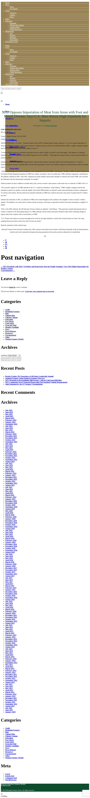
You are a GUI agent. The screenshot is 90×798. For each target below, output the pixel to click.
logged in (12, 287)
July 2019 (8, 530)
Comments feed (11, 778)
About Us (13, 13)
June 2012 (9, 686)
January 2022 (10, 475)
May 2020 (9, 511)
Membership (9, 31)
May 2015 (9, 629)
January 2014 (10, 661)
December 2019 (11, 521)
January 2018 (10, 566)
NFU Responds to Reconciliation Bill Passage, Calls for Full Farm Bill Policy (33, 380)
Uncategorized (10, 335)
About (7, 11)
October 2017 (10, 572)
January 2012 (10, 696)
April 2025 (9, 416)
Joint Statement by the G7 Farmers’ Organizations (24, 384)
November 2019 (11, 523)
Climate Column (11, 317)
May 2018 (9, 558)
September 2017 (11, 574)
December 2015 (11, 615)
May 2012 (9, 688)
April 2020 (9, 513)
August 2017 (10, 576)
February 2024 (10, 434)
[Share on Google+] (6, 244)
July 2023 (8, 444)
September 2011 (11, 704)
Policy (12, 17)
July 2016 (8, 601)
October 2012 (10, 678)
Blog (7, 313)
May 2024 (9, 430)
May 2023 (9, 448)
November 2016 (11, 594)
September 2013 (11, 663)
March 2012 (9, 692)
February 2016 (10, 611)
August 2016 (10, 599)
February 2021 (10, 497)
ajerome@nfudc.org (7, 139)
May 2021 (9, 491)
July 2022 (8, 463)
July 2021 (8, 487)
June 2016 (9, 603)
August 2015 (10, 623)
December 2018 (11, 544)
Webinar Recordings (17, 25)
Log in (7, 774)
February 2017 (10, 588)
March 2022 (9, 471)
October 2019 (10, 525)
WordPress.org (10, 780)
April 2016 (9, 607)
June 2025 (9, 412)
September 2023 (11, 442)
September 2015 (11, 621)
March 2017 (9, 586)
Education (8, 21)
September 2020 (11, 507)
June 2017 (9, 580)
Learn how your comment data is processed (39, 291)
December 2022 (11, 454)
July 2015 (8, 625)
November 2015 (11, 617)
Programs (13, 23)
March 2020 (9, 515)
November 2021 (11, 479)
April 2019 (9, 536)
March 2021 (9, 495)
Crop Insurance (8, 270)
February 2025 (10, 420)
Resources (9, 333)
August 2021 (10, 485)
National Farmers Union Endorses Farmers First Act (25, 378)
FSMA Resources (16, 29)
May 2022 (9, 467)
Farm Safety (14, 40)
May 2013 (9, 665)
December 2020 (11, 501)
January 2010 (10, 712)
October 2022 (10, 458)
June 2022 (9, 465)
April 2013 (9, 667)
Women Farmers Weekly (14, 339)
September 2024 (11, 424)
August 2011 (9, 706)
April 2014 (9, 655)
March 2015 (9, 633)
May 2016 (9, 605)
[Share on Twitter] (6, 242)
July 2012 (8, 684)
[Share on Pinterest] (6, 248)
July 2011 (8, 708)
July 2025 (8, 410)
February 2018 (10, 564)
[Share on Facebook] (5, 240)
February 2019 (10, 540)
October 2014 (10, 643)
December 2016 (11, 592)
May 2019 (9, 534)
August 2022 (10, 461)
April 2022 (9, 469)
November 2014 (11, 641)
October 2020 (10, 505)
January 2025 (10, 422)
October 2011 (10, 702)
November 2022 (11, 456)
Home (7, 3)
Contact (12, 15)
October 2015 (10, 619)
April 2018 (9, 560)
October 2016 (10, 596)
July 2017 (8, 578)
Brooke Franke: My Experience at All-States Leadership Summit (29, 376)
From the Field (10, 325)
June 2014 (9, 651)
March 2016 (9, 609)
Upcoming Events (11, 42)
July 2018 (8, 554)
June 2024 (9, 428)
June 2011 (9, 710)
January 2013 (10, 672)
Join (11, 33)
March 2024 (9, 432)
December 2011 (11, 698)
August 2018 (10, 552)
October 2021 (10, 481)
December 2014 (11, 639)
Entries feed (9, 776)
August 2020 (10, 509)
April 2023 (9, 450)
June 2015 (9, 627)
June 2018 (9, 556)
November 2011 (11, 700)
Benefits (12, 35)
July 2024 (8, 426)
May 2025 (9, 414)
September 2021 (11, 483)
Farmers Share (15, 27)
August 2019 (10, 529)
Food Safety (9, 323)
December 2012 (11, 674)
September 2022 (11, 460)
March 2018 (9, 562)
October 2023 (10, 440)
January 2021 (10, 499)
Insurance (13, 38)
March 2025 (9, 418)
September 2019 (11, 527)
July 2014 (8, 649)
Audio (7, 310)
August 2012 (10, 682)
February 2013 (10, 670)
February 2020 (10, 517)
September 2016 (11, 598)
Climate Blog (10, 315)
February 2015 (10, 635)
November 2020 (11, 503)
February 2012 (10, 694)
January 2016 (10, 613)
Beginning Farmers (12, 312)
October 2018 (10, 548)
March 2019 (9, 538)
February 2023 (10, 452)
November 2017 (11, 570)
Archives (4, 355)
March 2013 (9, 669)
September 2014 (11, 645)
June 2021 (9, 489)
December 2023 (11, 436)
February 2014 (10, 659)
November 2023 (11, 438)
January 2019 (10, 542)
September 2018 (11, 550)
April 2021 (9, 493)
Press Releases (52, 126)
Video (7, 337)
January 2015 (10, 637)
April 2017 (9, 584)
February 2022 (10, 473)
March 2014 (9, 657)
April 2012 (9, 690)
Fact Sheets (14, 9)
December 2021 (11, 477)
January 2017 (10, 590)
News (7, 5)
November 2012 (11, 676)
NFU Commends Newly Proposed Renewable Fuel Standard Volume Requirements (36, 382)
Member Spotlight (12, 327)
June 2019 (9, 532)
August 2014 (10, 647)
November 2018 (11, 546)
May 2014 (9, 653)
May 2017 (9, 582)
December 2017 (11, 568)
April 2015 (9, 631)
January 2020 (10, 519)
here (24, 225)
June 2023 (9, 446)
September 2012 (11, 680)
